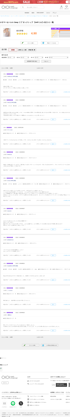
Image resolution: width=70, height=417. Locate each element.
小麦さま (9, 315)
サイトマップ (60, 414)
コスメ (48, 13)
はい (53, 91)
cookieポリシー (58, 412)
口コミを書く (31, 43)
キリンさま (9, 129)
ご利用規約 (4, 412)
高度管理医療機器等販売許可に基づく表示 (30, 414)
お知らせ (67, 402)
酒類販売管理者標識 (16, 414)
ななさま (9, 211)
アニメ (54, 13)
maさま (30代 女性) (11, 102)
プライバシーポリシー (12, 412)
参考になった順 (22, 49)
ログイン (5, 382)
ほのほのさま (10, 239)
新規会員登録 (53, 396)
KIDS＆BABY (40, 12)
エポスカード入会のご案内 (56, 399)
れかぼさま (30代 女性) (12, 265)
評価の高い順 (32, 49)
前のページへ (3, 358)
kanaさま (9, 154)
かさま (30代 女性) (11, 180)
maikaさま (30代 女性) (12, 76)
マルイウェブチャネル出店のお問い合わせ (48, 414)
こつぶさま (9, 290)
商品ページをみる (51, 43)
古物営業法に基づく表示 (6, 414)
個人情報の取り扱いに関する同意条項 (26, 412)
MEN (33, 12)
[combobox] (32, 7)
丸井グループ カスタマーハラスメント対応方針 (45, 412)
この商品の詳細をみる (51, 345)
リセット (46, 61)
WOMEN (27, 12)
